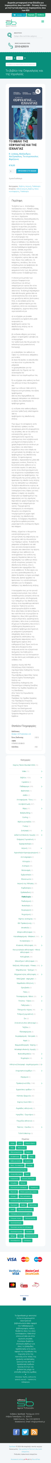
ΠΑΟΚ (12, 1209)
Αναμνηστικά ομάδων (24, 1071)
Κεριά (27, 1174)
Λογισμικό (24, 1077)
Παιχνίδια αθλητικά (24, 1121)
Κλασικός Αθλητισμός (24, 945)
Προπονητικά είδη (30, 1218)
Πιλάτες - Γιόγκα (24, 1001)
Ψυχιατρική (26, 914)
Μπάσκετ (13, 1196)
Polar (12, 1148)
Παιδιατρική (26, 901)
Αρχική (9, 58)
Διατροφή (25, 831)
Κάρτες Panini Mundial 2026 (24, 765)
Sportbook (12, 1446)
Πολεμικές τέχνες (24, 1010)
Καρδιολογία (26, 888)
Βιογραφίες (28, 1161)
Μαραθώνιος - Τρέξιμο (25, 970)
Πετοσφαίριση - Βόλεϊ (24, 996)
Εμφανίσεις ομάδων (24, 1090)
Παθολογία (36, 186)
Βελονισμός (26, 870)
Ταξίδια (25, 1027)
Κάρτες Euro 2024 (24, 1102)
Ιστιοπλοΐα (25, 928)
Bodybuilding (25, 813)
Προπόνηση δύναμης (16, 1223)
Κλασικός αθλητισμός (28, 1178)
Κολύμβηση (24, 957)
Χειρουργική (26, 910)
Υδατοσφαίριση (25, 1032)
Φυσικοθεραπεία (24, 1054)
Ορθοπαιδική (26, 892)
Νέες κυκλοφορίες (25, 1196)
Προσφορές (29, 1231)
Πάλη (25, 992)
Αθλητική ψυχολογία (16, 1152)
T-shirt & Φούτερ (24, 1133)
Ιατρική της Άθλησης (25, 884)
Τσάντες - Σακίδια (24, 1127)
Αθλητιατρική (21, 189)
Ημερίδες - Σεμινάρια (24, 1115)
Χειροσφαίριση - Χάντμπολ (25, 1036)
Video (24, 771)
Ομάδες (23, 1205)
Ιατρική (28, 186)
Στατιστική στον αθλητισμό (25, 1023)
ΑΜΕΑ (25, 795)
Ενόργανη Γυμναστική (25, 839)
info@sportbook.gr (38, 1422)
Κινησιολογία (25, 941)
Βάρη (25, 809)
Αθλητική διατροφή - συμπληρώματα (23, 1065)
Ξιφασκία (25, 782)
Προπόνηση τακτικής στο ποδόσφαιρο (21, 1227)
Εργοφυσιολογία (25, 844)
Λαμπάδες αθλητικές (24, 1108)
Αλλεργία (26, 861)
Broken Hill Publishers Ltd (21, 734)
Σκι (25, 1019)
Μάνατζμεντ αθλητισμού (24, 961)
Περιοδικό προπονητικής (25, 1209)
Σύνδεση (41, 15)
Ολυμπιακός (14, 1205)
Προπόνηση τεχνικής (16, 1231)
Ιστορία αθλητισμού (24, 932)
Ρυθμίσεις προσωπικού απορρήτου (25, 1454)
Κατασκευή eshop (17, 1459)
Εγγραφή (31, 15)
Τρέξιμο (13, 1236)
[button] (38, 91)
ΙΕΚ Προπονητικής (25, 923)
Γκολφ (25, 826)
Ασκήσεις (28, 1152)
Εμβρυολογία (26, 875)
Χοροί (25, 1041)
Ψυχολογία (25, 1058)
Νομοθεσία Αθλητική (25, 983)
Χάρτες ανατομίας (25, 919)
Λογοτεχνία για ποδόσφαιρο (18, 1187)
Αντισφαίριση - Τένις (25, 800)
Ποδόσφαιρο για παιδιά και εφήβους (21, 1214)
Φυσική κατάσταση (31, 1236)
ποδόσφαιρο (27, 1240)
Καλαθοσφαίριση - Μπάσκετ (24, 937)
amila (19, 1143)
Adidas (12, 1143)
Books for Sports (30, 1143)
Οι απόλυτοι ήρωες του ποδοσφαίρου (21, 1200)
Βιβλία (20, 58)
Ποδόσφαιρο (24, 786)
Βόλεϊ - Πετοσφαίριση (17, 1165)
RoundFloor (36, 1459)
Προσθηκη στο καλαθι (27, 171)
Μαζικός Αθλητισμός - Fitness (24, 966)
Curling (25, 817)
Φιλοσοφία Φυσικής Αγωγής (25, 1049)
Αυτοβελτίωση (24, 804)
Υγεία (20, 1236)
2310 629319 (22, 46)
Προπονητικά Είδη (23, 1083)
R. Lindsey (13, 154)
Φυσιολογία (26, 906)
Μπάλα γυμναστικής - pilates (28, 1192)
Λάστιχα (23, 1183)
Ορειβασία (25, 988)
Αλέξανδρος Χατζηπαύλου (20, 155)
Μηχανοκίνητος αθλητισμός (25, 974)
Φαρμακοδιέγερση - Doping (25, 1045)
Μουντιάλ (13, 1192)
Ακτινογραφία (26, 857)
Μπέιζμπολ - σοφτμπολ (25, 979)
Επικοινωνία (26, 879)
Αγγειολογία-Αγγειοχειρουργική (26, 853)
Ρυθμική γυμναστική (25, 1014)
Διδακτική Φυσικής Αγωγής (24, 835)
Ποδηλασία (25, 1005)
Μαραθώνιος (34, 1187)
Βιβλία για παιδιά (24, 822)
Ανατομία (25, 866)
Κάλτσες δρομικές (24, 1096)
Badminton (25, 791)
